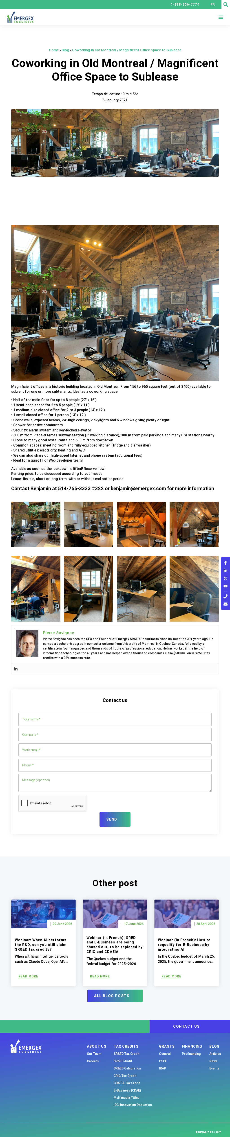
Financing (192, 1046)
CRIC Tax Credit (125, 1076)
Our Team (94, 1054)
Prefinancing (191, 1054)
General (165, 1054)
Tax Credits (126, 1046)
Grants (167, 1046)
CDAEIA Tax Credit (127, 1083)
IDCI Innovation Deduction (133, 1105)
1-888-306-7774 (185, 4)
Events (214, 1068)
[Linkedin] (16, 669)
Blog (65, 50)
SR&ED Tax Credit (126, 1054)
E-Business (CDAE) (127, 1090)
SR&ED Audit (123, 1061)
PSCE (163, 1061)
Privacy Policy (208, 1132)
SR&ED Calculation (127, 1068)
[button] (225, 4)
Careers (93, 1061)
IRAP (162, 1068)
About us (96, 1046)
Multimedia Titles (126, 1097)
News (213, 1061)
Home (54, 50)
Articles (215, 1054)
